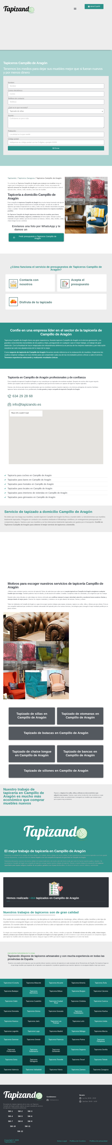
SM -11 (27, 1126)
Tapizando (12, 178)
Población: (12, 131)
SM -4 (10, 1116)
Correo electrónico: (15, 90)
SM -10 (13, 1126)
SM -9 (30, 1121)
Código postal (13, 139)
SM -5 (20, 1116)
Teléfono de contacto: (16, 98)
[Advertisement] (56, 30)
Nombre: (11, 82)
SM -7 (10, 1121)
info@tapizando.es (54, 1100)
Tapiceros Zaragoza (26, 178)
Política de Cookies (78, 1141)
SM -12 (20, 1131)
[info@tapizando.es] (48, 1100)
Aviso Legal (62, 1141)
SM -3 (30, 1111)
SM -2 (20, 1111)
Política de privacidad (98, 1141)
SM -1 (10, 1111)
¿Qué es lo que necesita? (18, 108)
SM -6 (30, 1116)
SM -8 (20, 1121)
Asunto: (11, 116)
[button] (75, 9)
